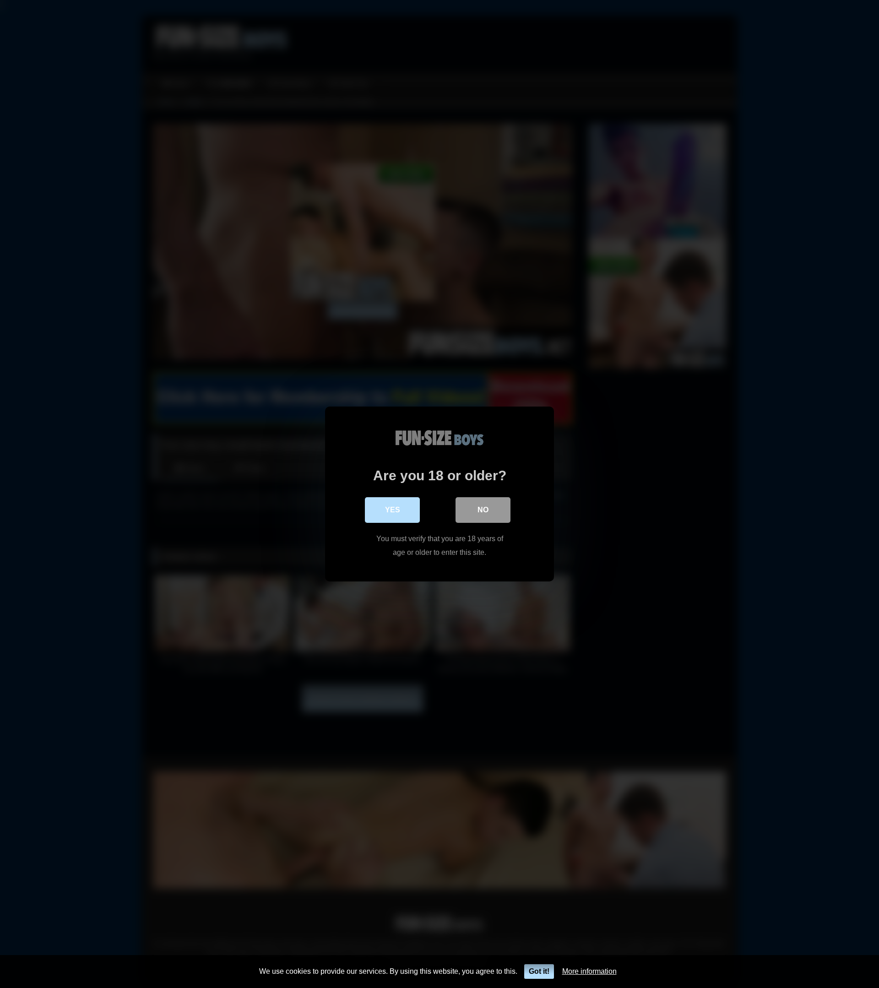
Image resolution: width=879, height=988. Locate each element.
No (482, 510)
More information (589, 971)
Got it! (539, 971)
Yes (392, 510)
